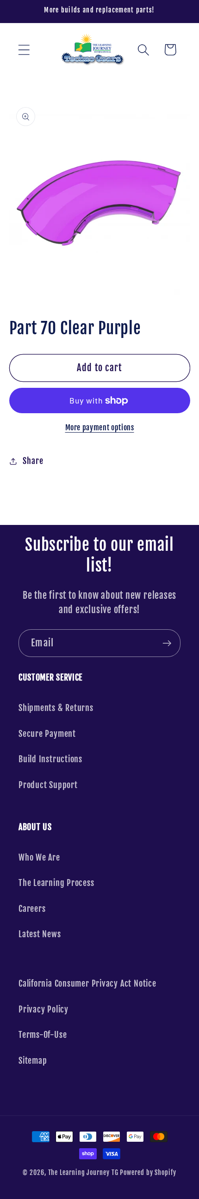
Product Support (48, 785)
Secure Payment (47, 734)
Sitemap (33, 1060)
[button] (24, 49)
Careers (32, 909)
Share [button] (33, 461)
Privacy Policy (43, 1009)
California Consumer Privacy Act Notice (87, 983)
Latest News (40, 934)
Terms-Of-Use (43, 1035)
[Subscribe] (167, 643)
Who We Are (39, 857)
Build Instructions (50, 759)
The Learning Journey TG (83, 1173)
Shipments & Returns (56, 708)
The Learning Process (56, 883)
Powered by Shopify (148, 1173)
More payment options (99, 427)
